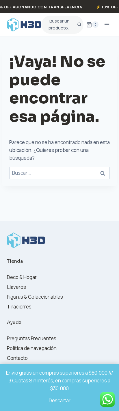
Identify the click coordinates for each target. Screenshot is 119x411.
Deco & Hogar (22, 277)
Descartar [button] (59, 400)
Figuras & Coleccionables (35, 296)
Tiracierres (19, 306)
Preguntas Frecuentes (31, 338)
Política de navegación (32, 348)
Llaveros (16, 287)
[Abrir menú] (106, 24)
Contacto (17, 358)
